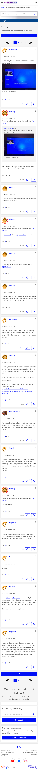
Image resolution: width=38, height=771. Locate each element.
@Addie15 (7, 235)
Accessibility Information (30, 752)
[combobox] (17, 14)
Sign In (36, 2)
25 (5, 477)
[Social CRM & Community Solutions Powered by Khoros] (32, 767)
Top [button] (20, 747)
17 (5, 175)
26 (5, 511)
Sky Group (4, 755)
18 (5, 207)
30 (5, 663)
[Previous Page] (8, 42)
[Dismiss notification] (35, 7)
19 (5, 241)
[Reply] (33, 104)
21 (5, 307)
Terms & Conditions (31, 750)
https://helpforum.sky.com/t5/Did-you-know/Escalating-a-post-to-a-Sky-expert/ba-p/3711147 (17, 391)
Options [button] (3, 27)
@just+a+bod (8, 128)
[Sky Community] (10, 2)
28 (5, 574)
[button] (35, 49)
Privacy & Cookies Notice (8, 752)
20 (5, 273)
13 (25, 42)
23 (5, 400)
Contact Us (33, 754)
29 (5, 620)
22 (5, 343)
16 (5, 100)
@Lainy (8, 598)
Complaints (4, 754)
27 (5, 545)
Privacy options (5, 750)
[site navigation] (2, 2)
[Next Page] (30, 42)
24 (5, 436)
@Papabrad (16, 598)
